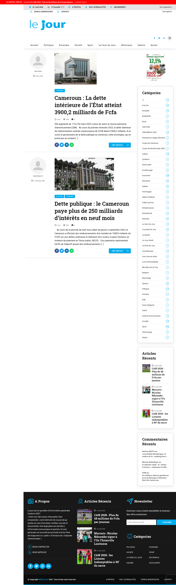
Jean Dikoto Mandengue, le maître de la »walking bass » (154, 455)
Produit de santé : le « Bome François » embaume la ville (154, 466)
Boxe (155, 122)
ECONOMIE (153, 547)
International (155, 213)
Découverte (155, 165)
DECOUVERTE (154, 563)
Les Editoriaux (155, 251)
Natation (155, 273)
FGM (144, 473)
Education (155, 181)
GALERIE (130, 563)
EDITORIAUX (154, 557)
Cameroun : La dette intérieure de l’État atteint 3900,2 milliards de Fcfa (88, 105)
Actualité (155, 111)
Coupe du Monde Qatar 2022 (155, 148)
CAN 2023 (155, 127)
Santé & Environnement (155, 316)
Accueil (34, 45)
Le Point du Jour (155, 246)
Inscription (167, 11)
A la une (59, 196)
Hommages (155, 192)
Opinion (155, 283)
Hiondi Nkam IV (38, 176)
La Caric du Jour (155, 224)
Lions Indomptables (155, 262)
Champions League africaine (155, 138)
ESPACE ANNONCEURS (150, 579)
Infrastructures (155, 208)
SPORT (151, 552)
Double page (155, 170)
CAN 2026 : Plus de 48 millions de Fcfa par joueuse (158, 374)
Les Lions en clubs (155, 256)
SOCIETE (130, 552)
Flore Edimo (38, 71)
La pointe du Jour (155, 229)
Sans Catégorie (155, 305)
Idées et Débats (155, 197)
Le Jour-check (155, 240)
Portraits (155, 294)
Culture (155, 154)
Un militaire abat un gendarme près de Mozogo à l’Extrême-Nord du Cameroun (155, 477)
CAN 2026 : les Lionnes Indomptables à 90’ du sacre (160, 418)
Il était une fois (155, 202)
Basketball (155, 116)
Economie (59, 90)
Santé (155, 310)
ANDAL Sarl (43, 579)
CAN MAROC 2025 (155, 132)
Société (155, 321)
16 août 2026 (55, 2)
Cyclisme (155, 159)
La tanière (155, 235)
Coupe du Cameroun (155, 143)
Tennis (155, 337)
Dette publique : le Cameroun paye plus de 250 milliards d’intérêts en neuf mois (92, 211)
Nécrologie (155, 278)
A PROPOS (110, 579)
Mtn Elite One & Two (155, 267)
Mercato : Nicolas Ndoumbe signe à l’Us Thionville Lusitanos (158, 397)
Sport (155, 327)
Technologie (155, 332)
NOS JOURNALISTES (127, 579)
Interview (155, 219)
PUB (155, 300)
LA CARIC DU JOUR (134, 557)
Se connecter (165, 7)
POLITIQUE (131, 547)
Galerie (155, 186)
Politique (155, 289)
